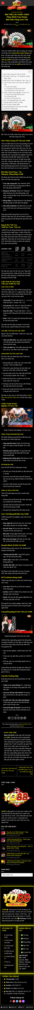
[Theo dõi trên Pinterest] (13, 1001)
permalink (21, 726)
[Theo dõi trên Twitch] (23, 1001)
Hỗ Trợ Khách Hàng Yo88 (12, 104)
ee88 (24, 957)
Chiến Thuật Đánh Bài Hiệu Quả (15, 94)
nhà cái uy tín (23, 964)
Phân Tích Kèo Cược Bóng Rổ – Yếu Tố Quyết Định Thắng (20, 847)
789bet (21, 962)
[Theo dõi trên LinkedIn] (17, 1001)
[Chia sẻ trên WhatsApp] (9, 718)
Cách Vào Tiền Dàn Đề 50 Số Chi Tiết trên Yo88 (9, 771)
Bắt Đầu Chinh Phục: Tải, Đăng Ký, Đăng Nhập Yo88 (17, 77)
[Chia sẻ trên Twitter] (15, 718)
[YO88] (17, 3)
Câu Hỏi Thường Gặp (11, 109)
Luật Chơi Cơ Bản (11, 86)
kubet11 (21, 966)
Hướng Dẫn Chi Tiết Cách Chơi (15, 90)
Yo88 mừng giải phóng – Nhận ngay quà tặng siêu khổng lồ (18, 840)
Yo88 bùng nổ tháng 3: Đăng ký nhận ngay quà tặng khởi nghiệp (19, 861)
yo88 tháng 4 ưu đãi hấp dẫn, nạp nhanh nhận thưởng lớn (18, 854)
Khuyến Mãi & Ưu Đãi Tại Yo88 (13, 102)
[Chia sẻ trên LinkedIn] (24, 718)
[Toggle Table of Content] (29, 71)
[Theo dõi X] (10, 1001)
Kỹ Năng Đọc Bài (11, 96)
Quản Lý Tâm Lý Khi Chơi (14, 98)
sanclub (21, 960)
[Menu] (2, 3)
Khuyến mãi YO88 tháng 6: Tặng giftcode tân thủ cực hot (17, 833)
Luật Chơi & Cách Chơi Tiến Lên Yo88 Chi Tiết (17, 83)
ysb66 (24, 969)
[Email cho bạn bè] (18, 718)
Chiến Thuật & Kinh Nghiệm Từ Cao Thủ (16, 92)
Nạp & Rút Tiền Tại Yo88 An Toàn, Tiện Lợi (17, 80)
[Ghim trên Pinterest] (21, 718)
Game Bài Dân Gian (17, 12)
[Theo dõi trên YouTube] (20, 1001)
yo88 (18, 64)
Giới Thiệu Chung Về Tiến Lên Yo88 (14, 74)
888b (26, 960)
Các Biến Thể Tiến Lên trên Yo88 (16, 88)
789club (27, 962)
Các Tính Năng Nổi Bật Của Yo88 (14, 100)
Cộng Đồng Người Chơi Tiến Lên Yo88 (15, 106)
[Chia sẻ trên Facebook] (12, 718)
